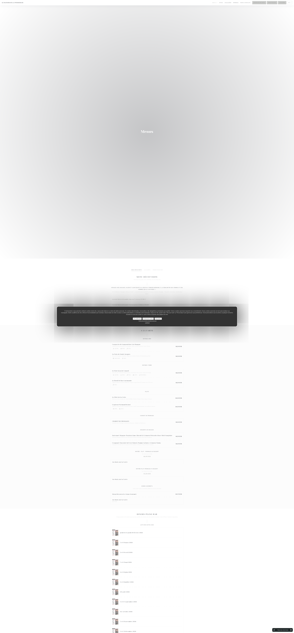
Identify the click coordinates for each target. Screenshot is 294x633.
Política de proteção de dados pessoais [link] (147, 321)
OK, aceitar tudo (137, 318)
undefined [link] (147, 322)
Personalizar (158, 318)
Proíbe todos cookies (148, 318)
